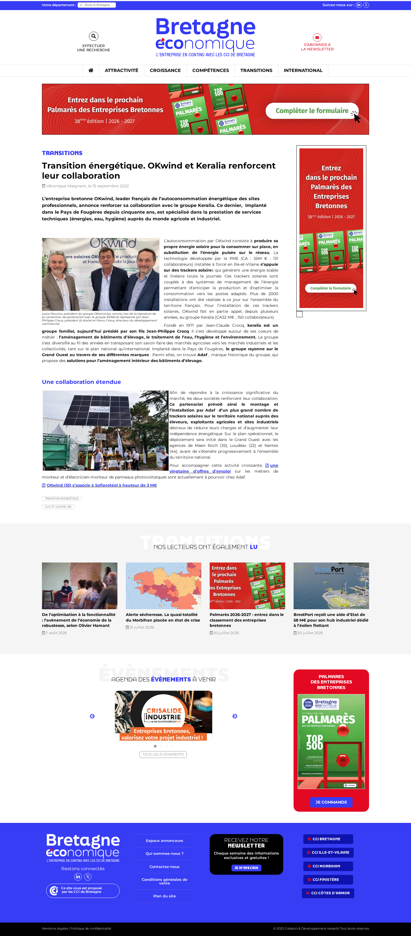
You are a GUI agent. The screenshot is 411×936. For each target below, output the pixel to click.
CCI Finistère (326, 879)
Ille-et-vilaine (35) (58, 506)
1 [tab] (155, 746)
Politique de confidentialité (90, 928)
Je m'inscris (246, 867)
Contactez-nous (164, 866)
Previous (92, 716)
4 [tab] (172, 746)
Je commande (331, 802)
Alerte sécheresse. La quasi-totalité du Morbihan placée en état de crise (163, 617)
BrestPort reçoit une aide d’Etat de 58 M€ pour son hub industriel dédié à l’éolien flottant (331, 620)
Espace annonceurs (164, 840)
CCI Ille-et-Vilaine (330, 852)
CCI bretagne (326, 839)
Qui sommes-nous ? (165, 853)
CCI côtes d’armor (330, 893)
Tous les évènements (163, 754)
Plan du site (164, 896)
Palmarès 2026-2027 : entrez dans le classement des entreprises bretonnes (247, 620)
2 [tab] (161, 746)
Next (235, 716)
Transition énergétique (62, 498)
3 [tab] (166, 746)
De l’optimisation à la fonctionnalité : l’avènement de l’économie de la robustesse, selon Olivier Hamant (78, 620)
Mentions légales (55, 928)
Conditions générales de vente (164, 881)
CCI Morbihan (326, 866)
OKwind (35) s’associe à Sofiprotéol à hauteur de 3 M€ (102, 485)
